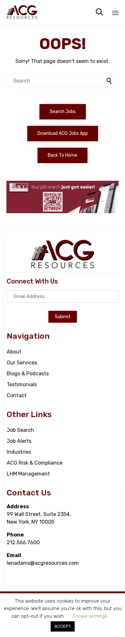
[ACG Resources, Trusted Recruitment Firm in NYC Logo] (63, 267)
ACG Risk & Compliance (35, 463)
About (14, 352)
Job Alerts (19, 441)
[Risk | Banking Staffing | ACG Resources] (22, 12)
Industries (19, 452)
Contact (17, 395)
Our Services (22, 363)
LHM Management (28, 474)
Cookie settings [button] (89, 616)
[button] (62, 111)
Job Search (20, 430)
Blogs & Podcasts (28, 374)
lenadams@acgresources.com (43, 563)
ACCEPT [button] (62, 626)
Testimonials (22, 384)
